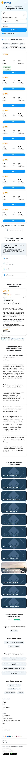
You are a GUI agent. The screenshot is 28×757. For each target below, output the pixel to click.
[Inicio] (2, 39)
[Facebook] (6, 742)
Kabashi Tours (16, 339)
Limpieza (7, 303)
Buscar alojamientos (9, 33)
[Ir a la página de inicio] (6, 2)
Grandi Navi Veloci (9, 339)
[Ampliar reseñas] (23, 297)
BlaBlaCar (3, 338)
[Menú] (25, 3)
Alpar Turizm (9, 338)
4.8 (12, 300)
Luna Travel (5, 293)
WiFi (16, 303)
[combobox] (14, 13)
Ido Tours (22, 339)
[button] (24, 15)
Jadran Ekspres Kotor (17, 338)
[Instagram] (3, 742)
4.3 (18, 303)
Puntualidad (8, 300)
